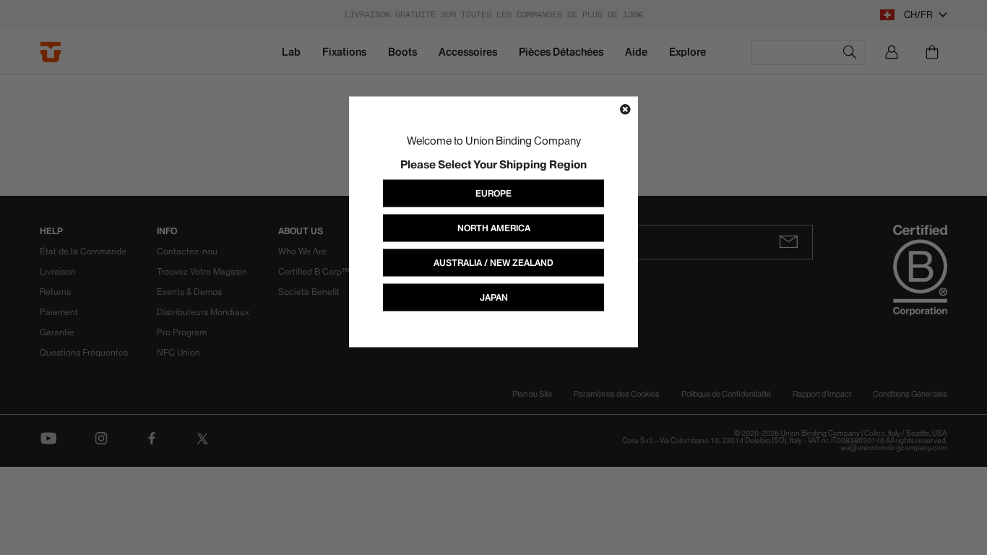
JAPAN (494, 297)
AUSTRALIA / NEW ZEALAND (493, 262)
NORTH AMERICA (493, 228)
